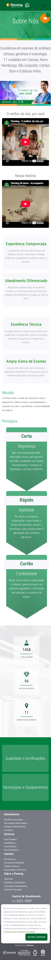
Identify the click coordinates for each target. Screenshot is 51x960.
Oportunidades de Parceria (15, 870)
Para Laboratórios (11, 850)
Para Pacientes (10, 839)
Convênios (8, 830)
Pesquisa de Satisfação (14, 863)
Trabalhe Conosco (11, 866)
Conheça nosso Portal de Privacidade (19, 932)
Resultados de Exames (13, 820)
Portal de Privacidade (13, 890)
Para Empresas (10, 846)
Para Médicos (10, 843)
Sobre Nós (8, 879)
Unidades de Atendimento (15, 827)
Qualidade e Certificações (15, 882)
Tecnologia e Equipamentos (15, 886)
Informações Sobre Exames (15, 823)
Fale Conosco (10, 859)
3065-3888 (22, 901)
